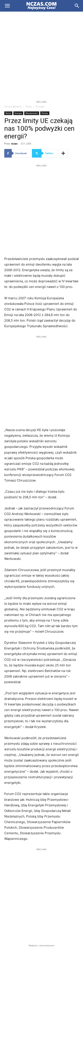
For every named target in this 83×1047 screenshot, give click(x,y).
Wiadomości (32, 113)
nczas (14, 143)
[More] (63, 153)
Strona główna (12, 106)
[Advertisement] (41, 55)
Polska (45, 113)
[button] (7, 6)
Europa (40, 106)
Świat (28, 106)
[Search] (77, 6)
